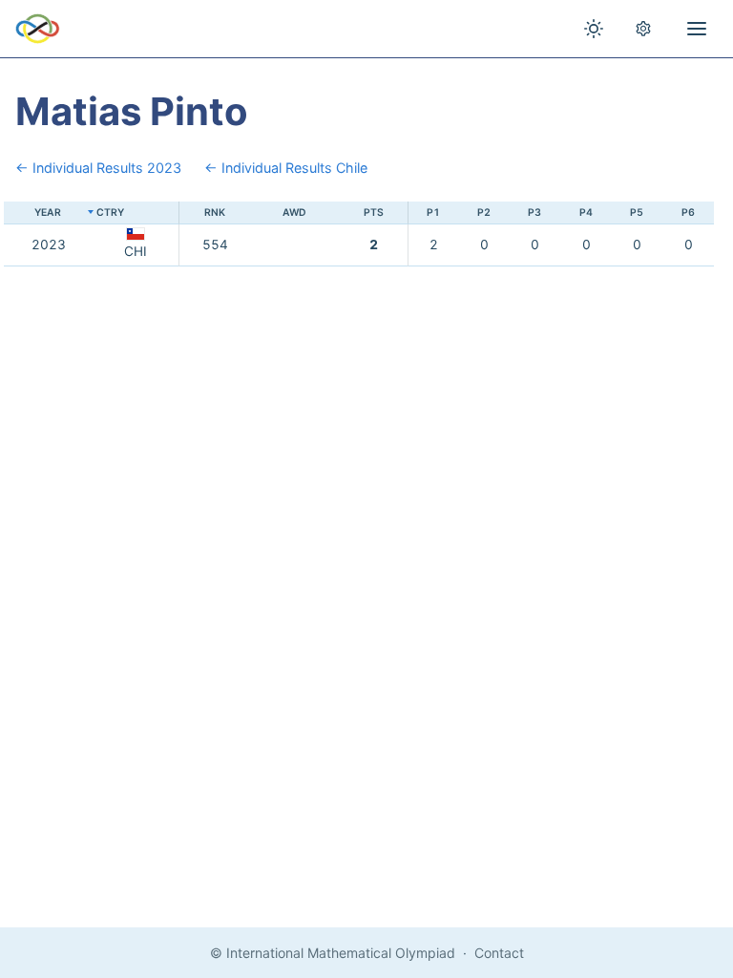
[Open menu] (697, 29)
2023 (48, 244)
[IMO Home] (37, 28)
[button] (136, 213)
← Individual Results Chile (285, 167)
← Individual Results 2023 (98, 167)
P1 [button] (433, 212)
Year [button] (47, 212)
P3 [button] (534, 212)
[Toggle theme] (593, 28)
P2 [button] (484, 212)
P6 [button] (688, 212)
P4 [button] (586, 212)
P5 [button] (636, 212)
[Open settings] (643, 28)
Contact (499, 953)
